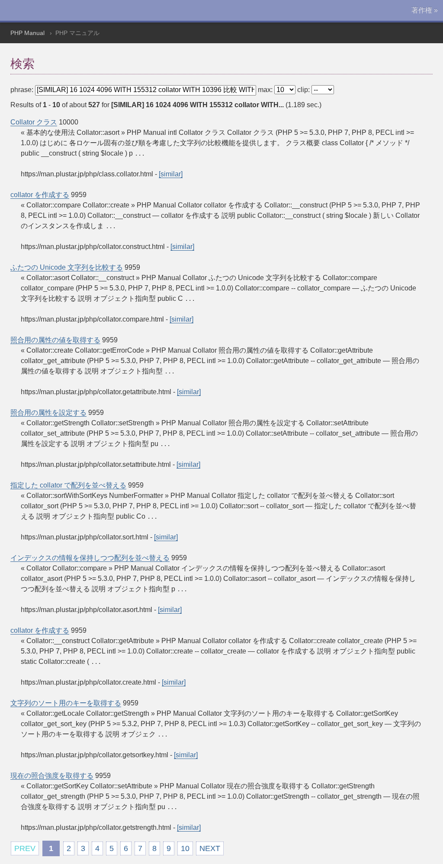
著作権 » (424, 10)
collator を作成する (39, 194)
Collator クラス (33, 122)
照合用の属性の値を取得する (55, 340)
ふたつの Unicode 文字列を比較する (66, 267)
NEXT (209, 848)
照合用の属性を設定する (48, 412)
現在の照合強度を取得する (51, 775)
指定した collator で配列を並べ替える (68, 485)
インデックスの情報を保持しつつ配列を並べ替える (90, 557)
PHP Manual (27, 32)
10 (185, 848)
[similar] (171, 174)
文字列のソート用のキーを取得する (65, 703)
